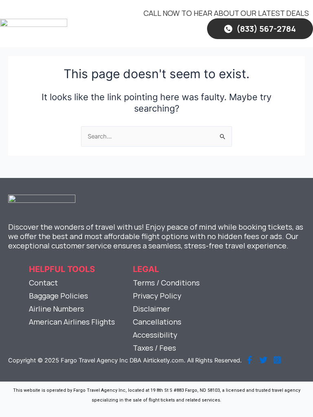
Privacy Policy (157, 296)
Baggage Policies (58, 296)
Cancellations (157, 322)
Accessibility (155, 335)
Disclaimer (151, 309)
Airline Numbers (56, 309)
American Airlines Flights (72, 322)
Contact (43, 283)
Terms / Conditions (166, 283)
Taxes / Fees (154, 348)
